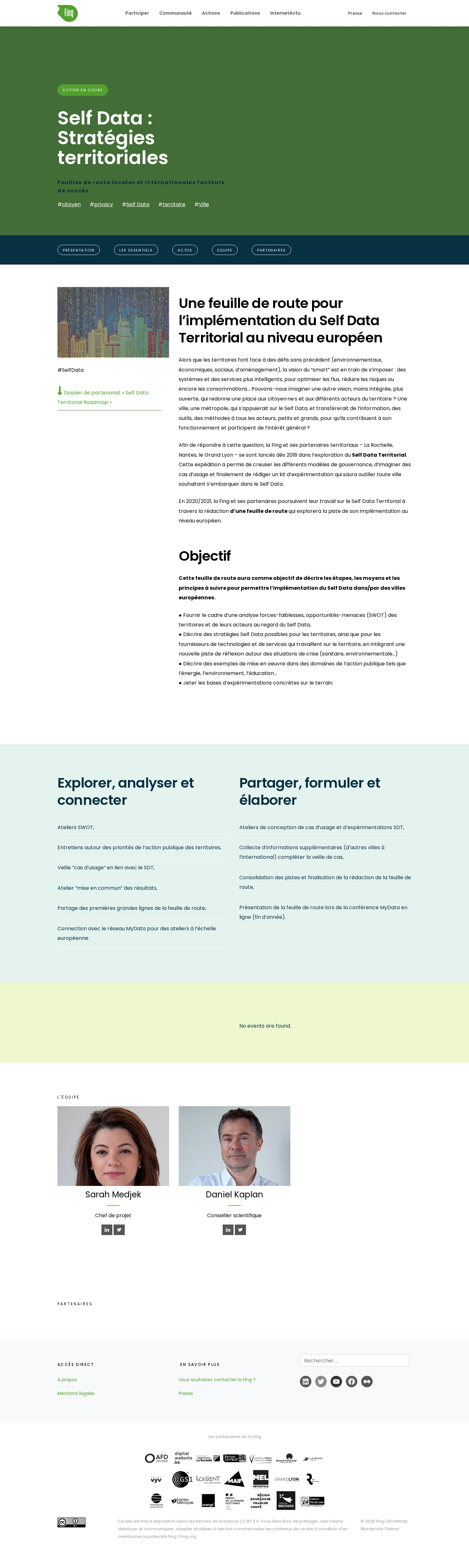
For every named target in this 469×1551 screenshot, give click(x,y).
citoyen (71, 204)
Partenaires (271, 250)
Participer (137, 13)
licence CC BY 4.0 (241, 1521)
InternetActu (285, 13)
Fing (380, 1521)
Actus (185, 250)
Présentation (78, 250)
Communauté (175, 13)
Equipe (225, 250)
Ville (204, 204)
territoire (174, 204)
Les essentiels (136, 250)
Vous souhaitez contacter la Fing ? (217, 1379)
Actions (211, 13)
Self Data (137, 204)
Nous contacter (389, 13)
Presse (355, 13)
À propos (67, 1379)
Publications (245, 13)
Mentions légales (76, 1393)
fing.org (188, 1536)
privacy (103, 204)
